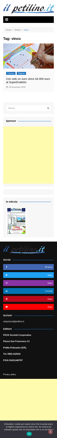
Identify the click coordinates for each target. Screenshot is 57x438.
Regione (21, 73)
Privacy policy (9, 374)
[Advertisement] (28, 155)
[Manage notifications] (50, 432)
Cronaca (10, 73)
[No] (53, 429)
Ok (29, 434)
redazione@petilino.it (13, 321)
